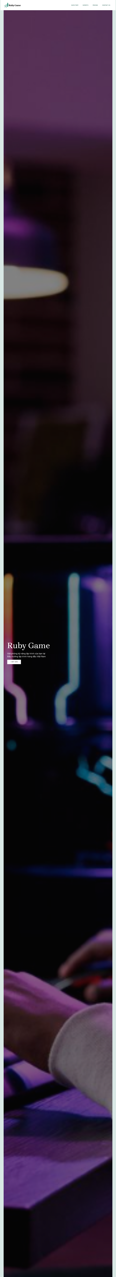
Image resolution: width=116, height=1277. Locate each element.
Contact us (106, 5)
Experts (85, 5)
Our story (74, 5)
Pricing (95, 5)
